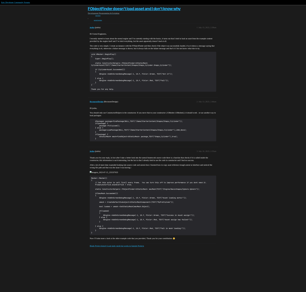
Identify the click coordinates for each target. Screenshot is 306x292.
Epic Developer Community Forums (15, 2)
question (98, 15)
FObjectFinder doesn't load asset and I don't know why (134, 8)
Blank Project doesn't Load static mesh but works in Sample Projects (117, 246)
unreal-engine (98, 20)
